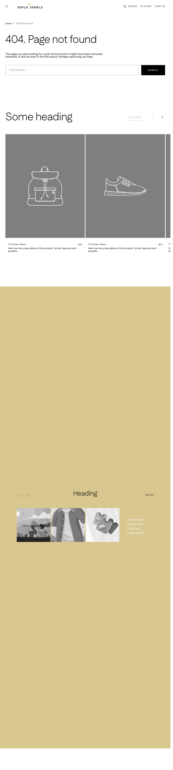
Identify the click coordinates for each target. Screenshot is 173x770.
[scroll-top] (162, 762)
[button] (130, 6)
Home (8, 23)
